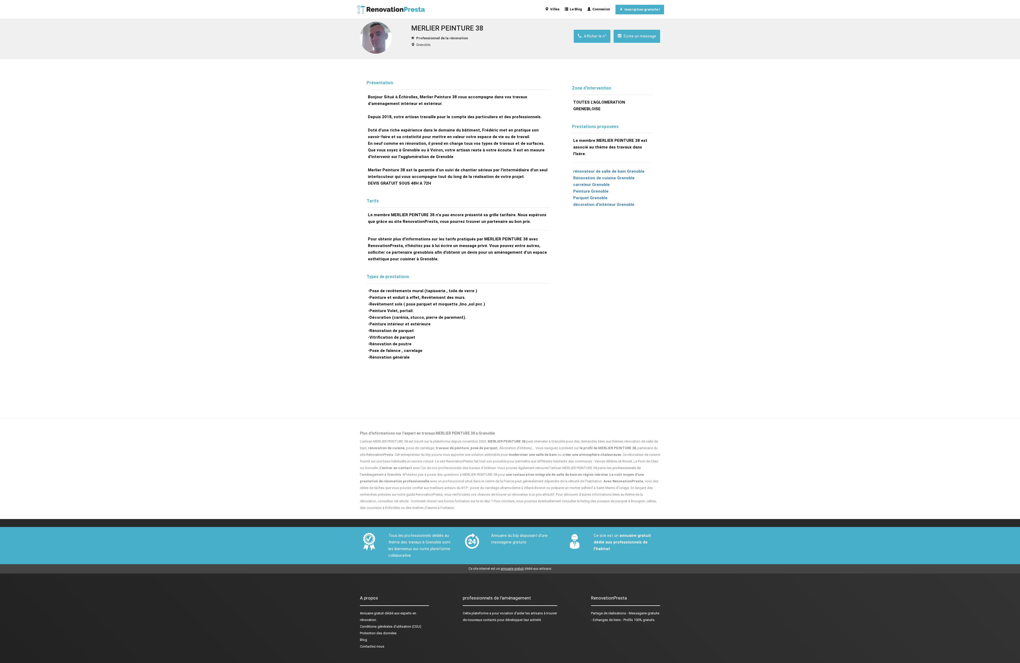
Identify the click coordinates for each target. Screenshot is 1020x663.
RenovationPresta (379, 455)
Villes (554, 9)
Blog (363, 640)
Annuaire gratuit (372, 613)
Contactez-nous (372, 646)
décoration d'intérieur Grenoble (603, 204)
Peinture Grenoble (591, 191)
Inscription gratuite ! (641, 9)
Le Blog (575, 9)
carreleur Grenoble (591, 184)
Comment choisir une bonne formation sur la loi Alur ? (452, 501)
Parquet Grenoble (590, 198)
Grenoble (423, 45)
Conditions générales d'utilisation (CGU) (390, 626)
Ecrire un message (639, 36)
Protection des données (378, 633)
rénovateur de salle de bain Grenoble (608, 171)
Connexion (600, 9)
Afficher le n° (594, 36)
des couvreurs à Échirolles (380, 508)
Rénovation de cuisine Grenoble (604, 178)
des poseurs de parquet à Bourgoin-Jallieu (623, 501)
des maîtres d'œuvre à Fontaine (430, 508)
